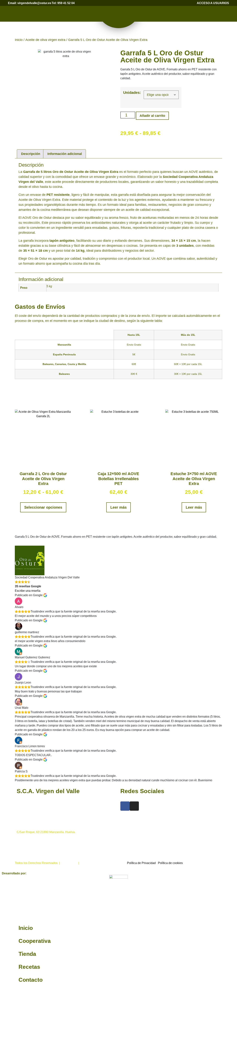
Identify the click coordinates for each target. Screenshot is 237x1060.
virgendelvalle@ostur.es (32, 853)
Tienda (27, 954)
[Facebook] (125, 806)
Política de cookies (170, 863)
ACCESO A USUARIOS (213, 3)
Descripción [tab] (30, 154)
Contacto (31, 980)
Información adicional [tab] (64, 154)
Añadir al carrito (152, 116)
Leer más (118, 507)
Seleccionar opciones (43, 507)
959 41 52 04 (25, 814)
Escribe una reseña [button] (27, 590)
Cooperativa (35, 941)
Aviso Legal (69, 863)
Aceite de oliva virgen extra (45, 40)
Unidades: (132, 92)
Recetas (29, 967)
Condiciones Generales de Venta (102, 863)
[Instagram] (134, 806)
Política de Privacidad (141, 863)
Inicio (19, 40)
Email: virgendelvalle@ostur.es (29, 3)
